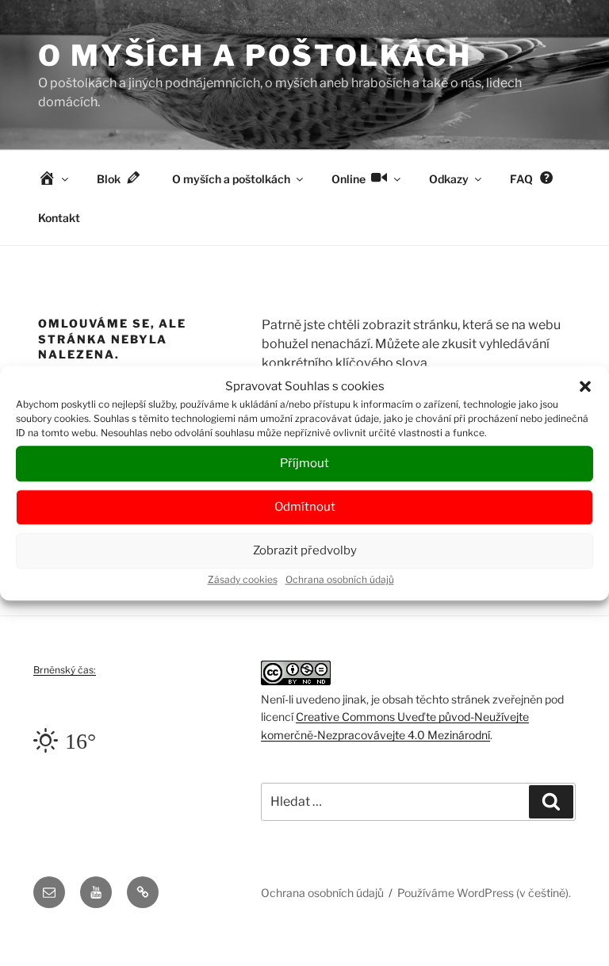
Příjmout (304, 463)
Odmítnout (304, 507)
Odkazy (449, 179)
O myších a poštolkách (254, 55)
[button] (585, 387)
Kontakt (59, 217)
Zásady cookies (243, 579)
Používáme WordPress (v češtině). (484, 892)
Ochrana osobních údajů (339, 579)
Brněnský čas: (64, 670)
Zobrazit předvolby (305, 550)
